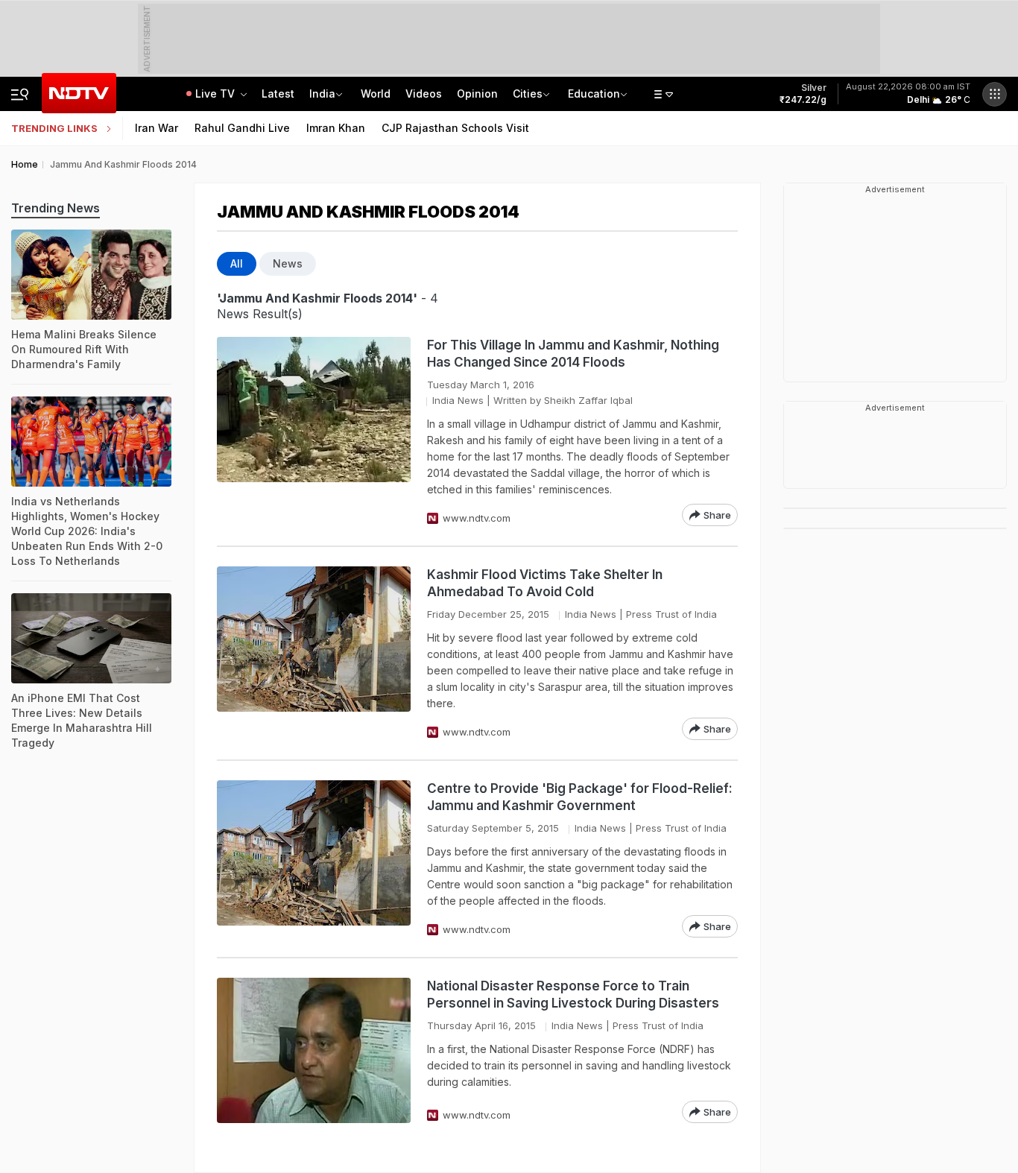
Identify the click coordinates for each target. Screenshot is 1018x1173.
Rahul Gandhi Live (242, 127)
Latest (278, 93)
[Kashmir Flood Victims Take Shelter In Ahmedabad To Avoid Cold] (314, 653)
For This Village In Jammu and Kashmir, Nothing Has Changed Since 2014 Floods (573, 354)
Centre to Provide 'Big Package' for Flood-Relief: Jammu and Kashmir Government (580, 797)
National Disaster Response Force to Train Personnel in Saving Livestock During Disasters (573, 994)
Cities (528, 93)
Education (594, 93)
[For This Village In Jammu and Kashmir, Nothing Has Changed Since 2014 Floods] (314, 431)
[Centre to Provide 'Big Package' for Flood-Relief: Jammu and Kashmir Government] (314, 859)
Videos (423, 93)
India (322, 93)
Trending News (55, 207)
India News (458, 400)
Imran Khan (335, 127)
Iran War (156, 127)
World (376, 93)
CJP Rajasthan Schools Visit (455, 127)
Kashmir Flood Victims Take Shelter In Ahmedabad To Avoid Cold (545, 583)
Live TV (216, 93)
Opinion (477, 93)
